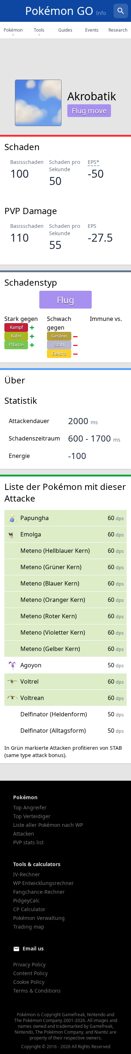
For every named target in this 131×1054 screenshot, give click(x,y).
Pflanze (16, 345)
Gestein (59, 336)
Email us (33, 948)
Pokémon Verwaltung (39, 917)
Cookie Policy (28, 981)
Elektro (59, 353)
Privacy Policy (29, 964)
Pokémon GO (65, 10)
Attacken (23, 833)
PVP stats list (28, 842)
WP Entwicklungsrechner (43, 883)
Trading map (28, 926)
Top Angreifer (30, 807)
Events (92, 30)
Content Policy (30, 973)
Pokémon (13, 30)
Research (117, 30)
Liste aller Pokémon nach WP (48, 824)
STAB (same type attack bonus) (63, 751)
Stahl (59, 345)
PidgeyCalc (26, 900)
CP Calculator (29, 909)
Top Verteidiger (32, 816)
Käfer (16, 336)
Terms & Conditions (37, 990)
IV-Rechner (26, 874)
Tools (39, 30)
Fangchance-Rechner (39, 891)
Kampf (16, 327)
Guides (65, 30)
